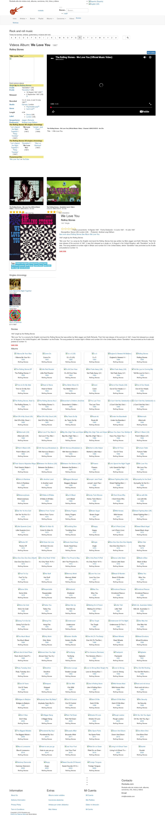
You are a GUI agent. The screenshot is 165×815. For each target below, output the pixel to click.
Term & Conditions (17, 809)
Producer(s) (13, 122)
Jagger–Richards (28, 120)
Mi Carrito (89, 809)
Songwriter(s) (14, 120)
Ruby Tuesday (15, 135)
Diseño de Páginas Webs (18, 814)
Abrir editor (151, 52)
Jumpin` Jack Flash (38, 128)
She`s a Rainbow (37, 144)
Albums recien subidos (56, 795)
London (29, 117)
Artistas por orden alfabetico (58, 804)
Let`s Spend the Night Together (15, 129)
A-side (11, 87)
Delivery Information (18, 800)
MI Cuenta (89, 795)
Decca (28, 114)
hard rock (29, 109)
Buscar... (62, 10)
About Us (14, 795)
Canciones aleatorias (55, 800)
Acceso (78, 18)
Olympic (25, 104)
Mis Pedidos (90, 800)
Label (11, 116)
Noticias (15, 23)
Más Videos (52, 809)
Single (11, 85)
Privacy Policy (16, 804)
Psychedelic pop (32, 107)
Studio (11, 104)
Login (66, 13)
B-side (11, 90)
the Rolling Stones (24, 85)
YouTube (26, 159)
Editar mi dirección (92, 804)
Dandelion (26, 90)
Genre (11, 108)
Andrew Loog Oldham (29, 122)
